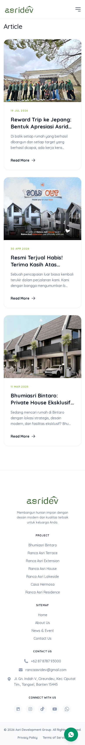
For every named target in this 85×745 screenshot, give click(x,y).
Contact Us (42, 638)
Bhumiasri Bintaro (42, 545)
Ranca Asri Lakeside (42, 576)
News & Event (42, 630)
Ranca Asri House (42, 568)
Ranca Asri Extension (43, 561)
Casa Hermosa (42, 584)
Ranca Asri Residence (42, 592)
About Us (42, 623)
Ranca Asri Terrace (42, 553)
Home (42, 615)
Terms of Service (55, 738)
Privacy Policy (27, 738)
